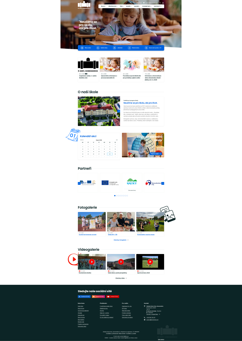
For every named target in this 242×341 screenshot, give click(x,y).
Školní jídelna (81, 319)
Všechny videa (120, 278)
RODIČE (128, 6)
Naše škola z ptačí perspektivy (117, 273)
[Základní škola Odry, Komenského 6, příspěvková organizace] (84, 5)
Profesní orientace (126, 313)
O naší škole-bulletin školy (106, 306)
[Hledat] (160, 3)
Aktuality (80, 313)
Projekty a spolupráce (83, 324)
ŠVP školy (124, 308)
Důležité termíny (104, 308)
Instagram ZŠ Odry (100, 296)
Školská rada (81, 321)
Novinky (102, 310)
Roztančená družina (85, 273)
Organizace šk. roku (127, 306)
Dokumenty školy (82, 326)
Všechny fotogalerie (120, 240)
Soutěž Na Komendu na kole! (87, 234)
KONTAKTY (157, 6)
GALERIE (136, 6)
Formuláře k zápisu (104, 315)
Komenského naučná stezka (145, 234)
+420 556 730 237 (137, 2)
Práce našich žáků (126, 315)
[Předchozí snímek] (79, 111)
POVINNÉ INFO (146, 6)
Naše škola (80, 306)
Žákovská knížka (126, 310)
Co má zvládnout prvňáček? (106, 317)
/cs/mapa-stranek (163, 3)
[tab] (95, 124)
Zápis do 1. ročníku (104, 313)
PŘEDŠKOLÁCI (112, 6)
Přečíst (88, 77)
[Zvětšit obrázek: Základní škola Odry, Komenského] (99, 111)
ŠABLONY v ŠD (112, 234)
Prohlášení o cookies (131, 333)
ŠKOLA (103, 6)
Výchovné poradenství (83, 310)
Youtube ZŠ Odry (114, 296)
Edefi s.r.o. (126, 336)
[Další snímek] (118, 111)
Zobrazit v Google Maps (152, 314)
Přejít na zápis (155, 153)
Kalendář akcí (81, 315)
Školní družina (81, 317)
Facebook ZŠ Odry (85, 296)
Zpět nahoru (161, 339)
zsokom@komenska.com (152, 2)
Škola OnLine (81, 308)
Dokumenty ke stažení (127, 317)
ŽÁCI (121, 6)
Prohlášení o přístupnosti (112, 333)
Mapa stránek (122, 333)
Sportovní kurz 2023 (143, 273)
